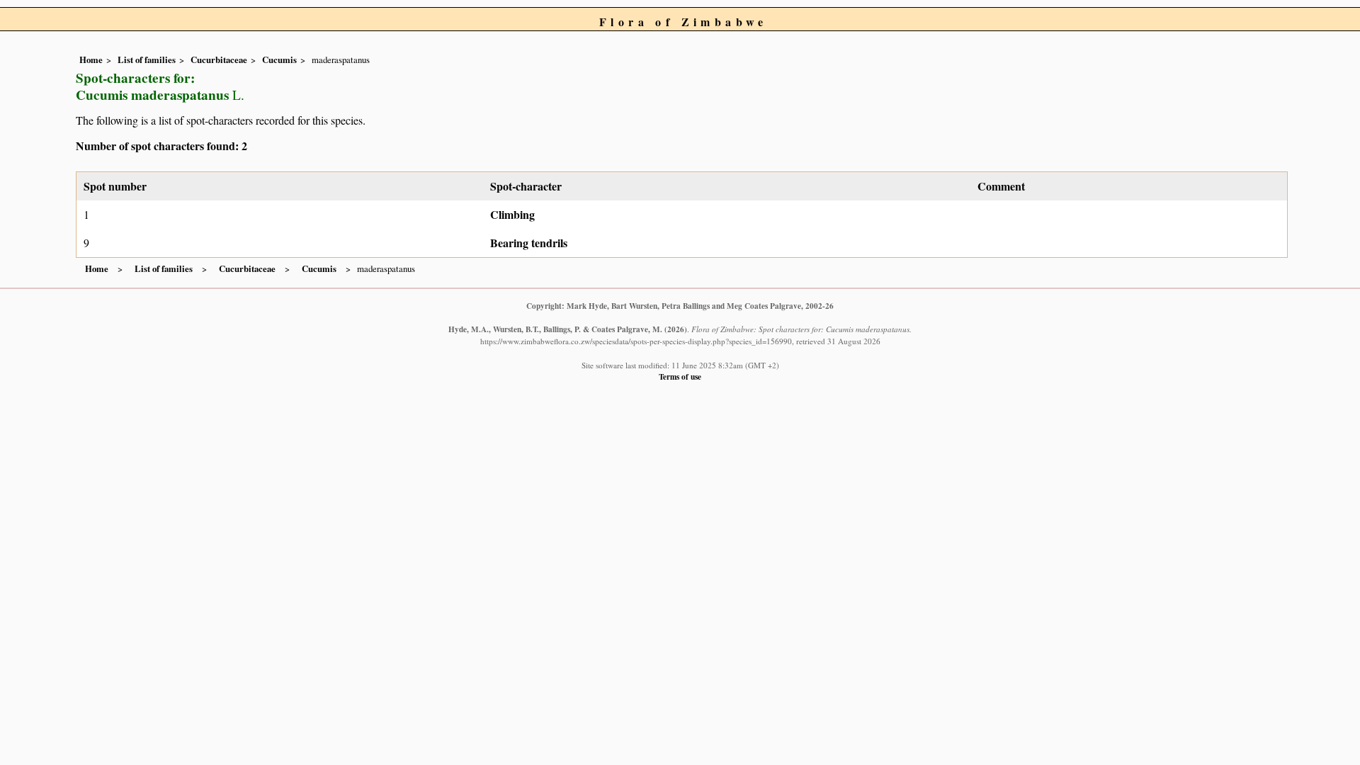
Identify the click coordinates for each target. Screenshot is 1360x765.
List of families (147, 59)
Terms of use (680, 376)
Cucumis (279, 59)
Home (91, 59)
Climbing (512, 214)
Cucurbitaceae (219, 59)
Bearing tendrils (528, 242)
